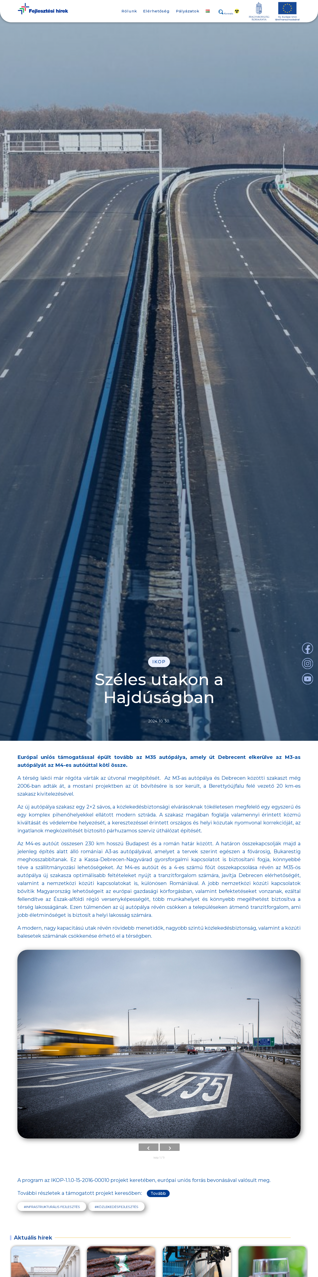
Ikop (158, 661)
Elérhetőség (156, 11)
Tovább (158, 1193)
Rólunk (129, 11)
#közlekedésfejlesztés (116, 1207)
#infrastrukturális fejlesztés (52, 1207)
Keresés (228, 13)
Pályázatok (187, 11)
